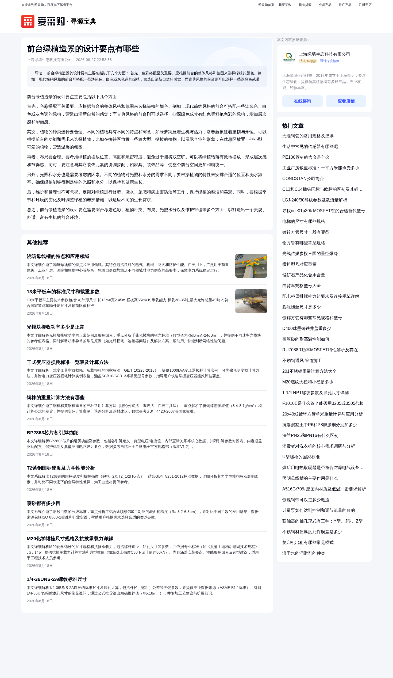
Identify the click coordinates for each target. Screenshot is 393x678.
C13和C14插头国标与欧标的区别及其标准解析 (322, 191)
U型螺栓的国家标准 (301, 457)
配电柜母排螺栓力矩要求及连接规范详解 (320, 296)
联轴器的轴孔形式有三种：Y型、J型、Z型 (322, 521)
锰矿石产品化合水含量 (303, 275)
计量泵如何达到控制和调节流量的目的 (318, 510)
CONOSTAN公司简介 (303, 178)
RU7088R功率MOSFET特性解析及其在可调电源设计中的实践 (322, 352)
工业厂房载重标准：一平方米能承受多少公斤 (323, 170)
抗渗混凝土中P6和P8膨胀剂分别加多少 (319, 424)
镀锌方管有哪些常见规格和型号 (312, 317)
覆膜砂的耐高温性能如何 (305, 339)
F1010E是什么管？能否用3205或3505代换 (323, 403)
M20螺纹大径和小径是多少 (307, 382)
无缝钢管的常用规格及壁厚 (308, 136)
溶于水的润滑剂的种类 (303, 553)
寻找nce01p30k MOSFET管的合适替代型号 (323, 210)
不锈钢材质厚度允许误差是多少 (312, 532)
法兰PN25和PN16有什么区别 (310, 435)
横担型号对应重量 (299, 264)
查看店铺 (346, 101)
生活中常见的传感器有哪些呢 (310, 146)
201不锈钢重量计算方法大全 (309, 371)
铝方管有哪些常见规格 (303, 243)
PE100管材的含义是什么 (306, 157)
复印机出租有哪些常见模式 (308, 542)
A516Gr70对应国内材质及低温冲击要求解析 (324, 489)
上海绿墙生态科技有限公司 (324, 54)
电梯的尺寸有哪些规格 (303, 221)
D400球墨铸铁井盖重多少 (306, 328)
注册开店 (365, 5)
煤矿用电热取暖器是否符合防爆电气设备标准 (323, 469)
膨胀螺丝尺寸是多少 (301, 307)
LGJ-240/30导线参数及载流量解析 (314, 200)
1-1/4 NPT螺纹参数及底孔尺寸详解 (315, 392)
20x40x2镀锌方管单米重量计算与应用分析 (322, 414)
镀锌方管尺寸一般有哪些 (305, 232)
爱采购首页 (266, 5)
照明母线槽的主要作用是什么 (310, 478)
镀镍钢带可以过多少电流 (305, 499)
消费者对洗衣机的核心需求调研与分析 (318, 446)
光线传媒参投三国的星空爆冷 (310, 253)
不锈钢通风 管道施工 (302, 360)
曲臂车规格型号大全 (301, 285)
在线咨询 (302, 101)
